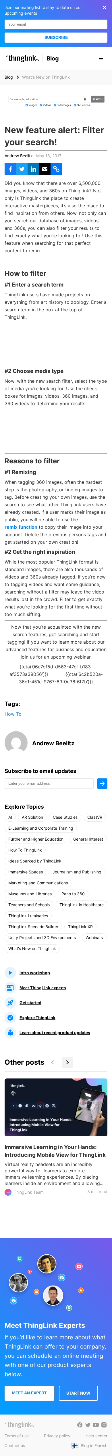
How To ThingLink (25, 850)
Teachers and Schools (29, 904)
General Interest (88, 839)
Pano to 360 (73, 893)
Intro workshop (35, 972)
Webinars (94, 937)
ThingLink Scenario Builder (33, 926)
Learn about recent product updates (55, 1032)
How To (13, 714)
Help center (96, 1435)
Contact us (15, 1445)
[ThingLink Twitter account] (87, 1424)
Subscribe (56, 37)
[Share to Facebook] (10, 169)
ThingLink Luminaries (28, 915)
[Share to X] (22, 169)
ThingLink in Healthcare (81, 904)
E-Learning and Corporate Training (40, 828)
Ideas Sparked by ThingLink (34, 860)
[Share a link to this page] (56, 169)
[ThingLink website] (19, 1424)
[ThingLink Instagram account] (104, 1424)
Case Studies (65, 817)
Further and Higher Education (35, 839)
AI (10, 817)
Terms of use (17, 1435)
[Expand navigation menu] (100, 58)
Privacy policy (57, 1435)
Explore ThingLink (37, 1017)
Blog (53, 58)
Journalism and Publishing (77, 871)
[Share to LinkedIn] (33, 169)
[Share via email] (45, 169)
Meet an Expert (29, 1393)
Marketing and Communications (38, 882)
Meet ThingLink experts (43, 987)
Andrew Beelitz (19, 155)
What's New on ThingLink (32, 948)
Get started (30, 1002)
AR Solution (32, 817)
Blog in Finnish (94, 1445)
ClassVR (94, 817)
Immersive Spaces (25, 871)
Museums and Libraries (30, 893)
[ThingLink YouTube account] (95, 1424)
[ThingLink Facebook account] (79, 1424)
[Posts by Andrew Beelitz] (16, 752)
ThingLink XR (80, 926)
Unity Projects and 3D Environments (42, 937)
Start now (78, 1393)
